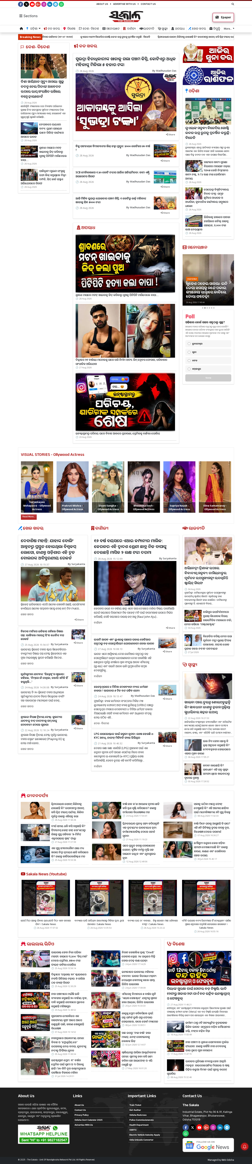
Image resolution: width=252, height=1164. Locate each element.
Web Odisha (227, 1160)
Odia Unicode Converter (141, 1139)
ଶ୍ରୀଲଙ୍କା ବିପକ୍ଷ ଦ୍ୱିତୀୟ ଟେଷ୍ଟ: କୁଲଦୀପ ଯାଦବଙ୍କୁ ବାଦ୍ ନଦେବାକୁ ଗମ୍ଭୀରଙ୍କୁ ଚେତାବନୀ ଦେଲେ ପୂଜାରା (41, 720)
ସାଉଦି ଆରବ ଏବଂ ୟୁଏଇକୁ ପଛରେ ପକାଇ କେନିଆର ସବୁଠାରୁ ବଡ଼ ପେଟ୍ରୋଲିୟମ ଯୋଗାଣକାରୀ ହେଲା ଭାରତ (124, 641)
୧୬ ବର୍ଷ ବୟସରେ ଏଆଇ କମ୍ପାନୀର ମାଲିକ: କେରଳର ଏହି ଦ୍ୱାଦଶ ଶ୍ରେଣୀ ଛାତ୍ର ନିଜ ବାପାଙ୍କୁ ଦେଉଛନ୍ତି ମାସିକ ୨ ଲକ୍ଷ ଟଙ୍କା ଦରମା (130, 546)
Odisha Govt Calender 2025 (89, 1120)
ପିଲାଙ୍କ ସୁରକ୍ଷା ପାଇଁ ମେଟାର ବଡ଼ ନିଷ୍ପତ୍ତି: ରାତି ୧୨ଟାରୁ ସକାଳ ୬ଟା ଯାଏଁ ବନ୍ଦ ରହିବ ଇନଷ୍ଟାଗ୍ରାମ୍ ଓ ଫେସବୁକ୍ (198, 994)
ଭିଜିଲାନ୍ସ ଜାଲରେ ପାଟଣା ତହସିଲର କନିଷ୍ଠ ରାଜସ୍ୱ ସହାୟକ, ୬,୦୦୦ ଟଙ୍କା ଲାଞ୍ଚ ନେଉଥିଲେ (207, 223)
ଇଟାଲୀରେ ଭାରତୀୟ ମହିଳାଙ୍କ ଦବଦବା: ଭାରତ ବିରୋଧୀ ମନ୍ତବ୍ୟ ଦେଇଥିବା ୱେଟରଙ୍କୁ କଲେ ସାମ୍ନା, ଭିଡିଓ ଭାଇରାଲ (139, 978)
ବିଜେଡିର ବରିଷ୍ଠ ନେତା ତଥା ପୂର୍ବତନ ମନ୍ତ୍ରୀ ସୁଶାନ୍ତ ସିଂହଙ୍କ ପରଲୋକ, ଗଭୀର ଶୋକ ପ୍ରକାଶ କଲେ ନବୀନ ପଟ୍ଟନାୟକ (208, 642)
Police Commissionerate (141, 1120)
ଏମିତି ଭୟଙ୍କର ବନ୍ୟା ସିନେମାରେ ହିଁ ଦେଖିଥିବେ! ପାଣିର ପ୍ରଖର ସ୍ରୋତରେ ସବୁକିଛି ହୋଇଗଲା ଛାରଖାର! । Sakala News (206, 924)
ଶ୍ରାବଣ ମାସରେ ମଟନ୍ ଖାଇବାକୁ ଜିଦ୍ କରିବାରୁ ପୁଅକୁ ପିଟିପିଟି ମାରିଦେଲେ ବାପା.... (44, 154)
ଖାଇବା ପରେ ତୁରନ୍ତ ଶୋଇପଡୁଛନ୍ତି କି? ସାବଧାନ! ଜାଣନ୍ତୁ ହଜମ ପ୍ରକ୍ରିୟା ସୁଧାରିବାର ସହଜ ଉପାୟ (207, 707)
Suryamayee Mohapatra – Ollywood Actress (37, 505)
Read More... (28, 517)
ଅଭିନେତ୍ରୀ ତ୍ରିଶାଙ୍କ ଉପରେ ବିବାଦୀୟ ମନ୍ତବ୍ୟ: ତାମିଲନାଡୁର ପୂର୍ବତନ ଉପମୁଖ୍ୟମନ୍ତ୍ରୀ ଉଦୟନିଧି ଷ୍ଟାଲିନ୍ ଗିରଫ (206, 576)
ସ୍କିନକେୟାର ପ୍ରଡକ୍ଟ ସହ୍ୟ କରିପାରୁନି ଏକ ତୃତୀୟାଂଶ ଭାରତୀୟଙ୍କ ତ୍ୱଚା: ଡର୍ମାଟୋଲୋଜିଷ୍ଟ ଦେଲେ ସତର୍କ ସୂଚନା (141, 830)
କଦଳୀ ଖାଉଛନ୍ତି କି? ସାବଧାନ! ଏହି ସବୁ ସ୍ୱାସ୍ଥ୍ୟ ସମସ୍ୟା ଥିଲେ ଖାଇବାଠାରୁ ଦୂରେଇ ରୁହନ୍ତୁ (207, 771)
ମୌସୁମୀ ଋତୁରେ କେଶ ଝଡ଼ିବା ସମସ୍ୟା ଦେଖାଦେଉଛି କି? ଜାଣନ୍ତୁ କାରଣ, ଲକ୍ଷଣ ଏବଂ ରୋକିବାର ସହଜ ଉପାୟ (211, 849)
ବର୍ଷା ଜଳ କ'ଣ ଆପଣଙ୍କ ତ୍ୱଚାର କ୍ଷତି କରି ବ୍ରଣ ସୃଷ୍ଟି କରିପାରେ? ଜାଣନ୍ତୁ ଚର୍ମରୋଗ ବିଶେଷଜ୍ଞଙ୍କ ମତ (141, 808)
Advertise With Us (124, 4)
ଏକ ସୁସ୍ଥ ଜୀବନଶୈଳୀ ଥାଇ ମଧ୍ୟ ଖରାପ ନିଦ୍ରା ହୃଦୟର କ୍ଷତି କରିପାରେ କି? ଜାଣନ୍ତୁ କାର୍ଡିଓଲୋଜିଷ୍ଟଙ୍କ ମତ (69, 852)
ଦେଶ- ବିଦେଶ (90, 29)
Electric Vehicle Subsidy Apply (144, 1135)
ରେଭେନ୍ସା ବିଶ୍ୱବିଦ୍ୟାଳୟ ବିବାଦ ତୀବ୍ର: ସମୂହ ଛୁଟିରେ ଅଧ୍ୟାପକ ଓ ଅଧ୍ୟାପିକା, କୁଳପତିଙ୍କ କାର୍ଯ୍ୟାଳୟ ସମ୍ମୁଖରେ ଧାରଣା (207, 198)
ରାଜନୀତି (148, 29)
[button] (186, 282)
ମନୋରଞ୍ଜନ (113, 29)
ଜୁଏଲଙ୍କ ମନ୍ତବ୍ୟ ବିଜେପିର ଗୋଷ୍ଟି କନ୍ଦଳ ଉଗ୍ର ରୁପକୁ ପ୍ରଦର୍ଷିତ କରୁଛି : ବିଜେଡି (50, 36)
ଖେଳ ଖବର (198, 29)
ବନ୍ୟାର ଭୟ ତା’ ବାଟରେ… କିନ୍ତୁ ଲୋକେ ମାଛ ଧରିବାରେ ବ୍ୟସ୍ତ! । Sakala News (153, 922)
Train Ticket (135, 1105)
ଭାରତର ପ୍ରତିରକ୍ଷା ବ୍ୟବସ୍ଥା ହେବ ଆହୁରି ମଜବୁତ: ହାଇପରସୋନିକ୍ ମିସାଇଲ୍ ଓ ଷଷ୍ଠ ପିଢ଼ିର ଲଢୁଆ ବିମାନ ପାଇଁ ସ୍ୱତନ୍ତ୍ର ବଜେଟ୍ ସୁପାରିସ (198, 1067)
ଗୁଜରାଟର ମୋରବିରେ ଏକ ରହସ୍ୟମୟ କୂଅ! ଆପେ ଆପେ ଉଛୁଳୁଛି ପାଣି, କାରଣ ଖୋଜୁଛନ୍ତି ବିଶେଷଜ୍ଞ (67, 1022)
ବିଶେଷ (71, 29)
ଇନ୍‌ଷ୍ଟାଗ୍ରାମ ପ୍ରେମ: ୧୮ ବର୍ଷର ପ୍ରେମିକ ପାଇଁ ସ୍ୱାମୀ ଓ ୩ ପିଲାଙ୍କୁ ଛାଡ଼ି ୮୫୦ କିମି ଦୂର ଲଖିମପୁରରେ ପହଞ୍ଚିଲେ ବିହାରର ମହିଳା (68, 1066)
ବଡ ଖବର (53, 29)
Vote (208, 377)
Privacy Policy (82, 1115)
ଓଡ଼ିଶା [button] (33, 29)
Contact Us (148, 4)
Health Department (139, 1125)
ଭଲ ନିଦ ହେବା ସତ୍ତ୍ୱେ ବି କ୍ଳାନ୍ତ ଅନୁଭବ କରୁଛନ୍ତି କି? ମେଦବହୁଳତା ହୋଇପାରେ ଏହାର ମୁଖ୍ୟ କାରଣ (207, 747)
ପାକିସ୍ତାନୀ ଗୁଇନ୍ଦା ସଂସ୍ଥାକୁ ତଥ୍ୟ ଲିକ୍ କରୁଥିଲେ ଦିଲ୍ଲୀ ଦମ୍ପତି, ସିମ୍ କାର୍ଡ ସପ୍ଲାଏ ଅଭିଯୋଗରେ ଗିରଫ (43, 177)
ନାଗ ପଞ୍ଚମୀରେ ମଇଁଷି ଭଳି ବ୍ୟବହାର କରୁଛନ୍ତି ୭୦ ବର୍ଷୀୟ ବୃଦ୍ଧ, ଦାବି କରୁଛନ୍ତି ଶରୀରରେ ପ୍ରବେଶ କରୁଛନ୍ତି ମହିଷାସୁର (69, 1000)
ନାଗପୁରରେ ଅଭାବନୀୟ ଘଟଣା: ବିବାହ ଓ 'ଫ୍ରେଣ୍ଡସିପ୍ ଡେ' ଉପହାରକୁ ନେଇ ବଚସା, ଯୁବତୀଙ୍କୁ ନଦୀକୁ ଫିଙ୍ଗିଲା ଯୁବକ (68, 1044)
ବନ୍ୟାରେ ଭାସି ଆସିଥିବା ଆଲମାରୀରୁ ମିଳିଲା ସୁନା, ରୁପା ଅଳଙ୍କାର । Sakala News (99, 922)
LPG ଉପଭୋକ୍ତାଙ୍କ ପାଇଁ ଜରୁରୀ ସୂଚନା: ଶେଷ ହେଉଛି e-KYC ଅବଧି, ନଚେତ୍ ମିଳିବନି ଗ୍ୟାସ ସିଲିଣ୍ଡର (124, 736)
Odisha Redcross (138, 1115)
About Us (102, 4)
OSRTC (133, 1130)
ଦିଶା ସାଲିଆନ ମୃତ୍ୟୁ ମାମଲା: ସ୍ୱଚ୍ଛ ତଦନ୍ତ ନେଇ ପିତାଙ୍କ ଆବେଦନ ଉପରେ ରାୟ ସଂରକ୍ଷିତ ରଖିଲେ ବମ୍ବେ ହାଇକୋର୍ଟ (42, 90)
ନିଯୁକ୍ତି (216, 29)
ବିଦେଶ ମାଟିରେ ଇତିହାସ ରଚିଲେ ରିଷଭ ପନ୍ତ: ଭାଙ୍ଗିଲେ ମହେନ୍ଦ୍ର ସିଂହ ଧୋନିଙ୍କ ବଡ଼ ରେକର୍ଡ (42, 635)
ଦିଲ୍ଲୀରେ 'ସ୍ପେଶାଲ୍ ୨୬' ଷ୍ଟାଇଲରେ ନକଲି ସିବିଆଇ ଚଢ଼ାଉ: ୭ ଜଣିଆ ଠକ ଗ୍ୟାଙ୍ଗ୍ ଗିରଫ (68, 978)
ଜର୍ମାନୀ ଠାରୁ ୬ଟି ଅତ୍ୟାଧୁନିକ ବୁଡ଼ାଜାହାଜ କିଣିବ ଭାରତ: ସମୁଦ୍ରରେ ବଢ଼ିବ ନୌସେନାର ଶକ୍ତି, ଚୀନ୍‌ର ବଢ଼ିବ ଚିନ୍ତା (207, 1027)
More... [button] (228, 29)
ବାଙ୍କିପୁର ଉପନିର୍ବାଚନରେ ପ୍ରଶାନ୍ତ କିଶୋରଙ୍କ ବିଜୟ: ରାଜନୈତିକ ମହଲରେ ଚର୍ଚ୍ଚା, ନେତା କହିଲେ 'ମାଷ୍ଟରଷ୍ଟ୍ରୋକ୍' (208, 618)
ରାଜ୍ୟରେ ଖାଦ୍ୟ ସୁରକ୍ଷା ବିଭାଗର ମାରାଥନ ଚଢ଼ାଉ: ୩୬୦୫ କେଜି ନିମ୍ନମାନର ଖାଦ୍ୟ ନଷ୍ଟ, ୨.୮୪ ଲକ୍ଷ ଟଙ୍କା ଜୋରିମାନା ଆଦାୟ (208, 170)
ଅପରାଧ (180, 29)
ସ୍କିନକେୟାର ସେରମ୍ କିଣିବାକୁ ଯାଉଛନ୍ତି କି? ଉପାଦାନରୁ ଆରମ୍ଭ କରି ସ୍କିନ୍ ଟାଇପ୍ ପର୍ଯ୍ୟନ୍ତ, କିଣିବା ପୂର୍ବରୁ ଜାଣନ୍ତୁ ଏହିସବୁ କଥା (147, 36)
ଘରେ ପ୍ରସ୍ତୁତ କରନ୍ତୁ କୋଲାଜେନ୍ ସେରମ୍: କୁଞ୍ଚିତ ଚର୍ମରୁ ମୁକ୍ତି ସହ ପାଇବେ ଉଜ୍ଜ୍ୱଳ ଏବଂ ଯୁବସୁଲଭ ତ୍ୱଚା (139, 852)
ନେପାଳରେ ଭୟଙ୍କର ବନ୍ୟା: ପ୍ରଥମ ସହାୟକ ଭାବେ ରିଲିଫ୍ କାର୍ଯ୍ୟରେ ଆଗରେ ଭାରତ (42, 130)
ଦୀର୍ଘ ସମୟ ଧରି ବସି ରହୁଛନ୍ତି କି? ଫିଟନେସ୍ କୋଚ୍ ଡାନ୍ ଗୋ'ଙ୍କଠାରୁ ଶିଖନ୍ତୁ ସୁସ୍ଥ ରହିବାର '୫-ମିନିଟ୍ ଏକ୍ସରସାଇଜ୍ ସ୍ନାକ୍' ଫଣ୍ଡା (68, 832)
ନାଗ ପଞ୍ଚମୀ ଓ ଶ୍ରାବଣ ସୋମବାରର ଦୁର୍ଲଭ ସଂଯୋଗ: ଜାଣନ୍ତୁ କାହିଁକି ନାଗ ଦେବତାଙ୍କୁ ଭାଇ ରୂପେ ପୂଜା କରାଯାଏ (207, 1046)
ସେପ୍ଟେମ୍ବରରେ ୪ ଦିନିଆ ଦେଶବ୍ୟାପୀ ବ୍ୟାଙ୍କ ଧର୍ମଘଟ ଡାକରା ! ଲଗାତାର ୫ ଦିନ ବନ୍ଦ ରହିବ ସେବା (121, 688)
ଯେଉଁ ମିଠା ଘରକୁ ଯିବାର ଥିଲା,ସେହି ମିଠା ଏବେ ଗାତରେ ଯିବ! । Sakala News (46, 922)
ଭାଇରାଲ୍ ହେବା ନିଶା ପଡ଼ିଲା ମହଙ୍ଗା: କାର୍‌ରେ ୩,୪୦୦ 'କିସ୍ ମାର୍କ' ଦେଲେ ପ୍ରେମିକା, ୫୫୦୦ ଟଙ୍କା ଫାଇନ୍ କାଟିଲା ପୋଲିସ (69, 958)
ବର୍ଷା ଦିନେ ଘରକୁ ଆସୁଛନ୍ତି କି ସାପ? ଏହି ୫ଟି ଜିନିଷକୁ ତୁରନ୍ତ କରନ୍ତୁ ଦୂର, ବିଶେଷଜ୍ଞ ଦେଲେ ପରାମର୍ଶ (212, 828)
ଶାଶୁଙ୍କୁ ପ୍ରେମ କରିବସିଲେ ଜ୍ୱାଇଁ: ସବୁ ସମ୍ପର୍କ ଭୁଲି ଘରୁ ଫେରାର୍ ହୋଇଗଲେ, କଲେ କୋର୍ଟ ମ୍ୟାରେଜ (140, 1017)
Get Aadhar (135, 1110)
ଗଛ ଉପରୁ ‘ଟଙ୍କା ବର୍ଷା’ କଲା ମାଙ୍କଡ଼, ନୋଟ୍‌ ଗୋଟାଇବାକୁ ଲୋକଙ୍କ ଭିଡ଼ (136, 1037)
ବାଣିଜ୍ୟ (131, 29)
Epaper (225, 17)
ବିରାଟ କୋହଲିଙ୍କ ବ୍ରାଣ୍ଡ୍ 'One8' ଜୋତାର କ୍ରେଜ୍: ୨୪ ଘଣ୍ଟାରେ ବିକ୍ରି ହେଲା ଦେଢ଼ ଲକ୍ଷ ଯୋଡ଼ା (138, 956)
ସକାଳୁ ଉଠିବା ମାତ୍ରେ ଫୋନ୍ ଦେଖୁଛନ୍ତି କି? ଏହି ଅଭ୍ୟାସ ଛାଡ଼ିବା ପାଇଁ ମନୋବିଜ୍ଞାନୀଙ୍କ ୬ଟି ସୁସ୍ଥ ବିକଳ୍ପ (212, 808)
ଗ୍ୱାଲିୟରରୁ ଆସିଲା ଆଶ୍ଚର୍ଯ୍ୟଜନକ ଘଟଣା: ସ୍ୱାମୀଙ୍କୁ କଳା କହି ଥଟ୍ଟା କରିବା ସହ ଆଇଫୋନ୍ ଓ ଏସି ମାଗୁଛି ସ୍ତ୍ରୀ (139, 1058)
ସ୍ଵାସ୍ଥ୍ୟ (164, 29)
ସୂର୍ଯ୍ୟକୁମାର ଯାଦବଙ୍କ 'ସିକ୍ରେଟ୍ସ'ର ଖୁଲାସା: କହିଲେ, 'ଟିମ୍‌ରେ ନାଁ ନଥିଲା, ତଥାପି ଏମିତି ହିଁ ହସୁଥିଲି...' (44, 678)
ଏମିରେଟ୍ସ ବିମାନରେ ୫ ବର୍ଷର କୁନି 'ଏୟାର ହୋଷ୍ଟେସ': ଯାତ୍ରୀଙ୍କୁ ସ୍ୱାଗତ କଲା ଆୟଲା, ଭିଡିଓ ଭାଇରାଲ (139, 998)
